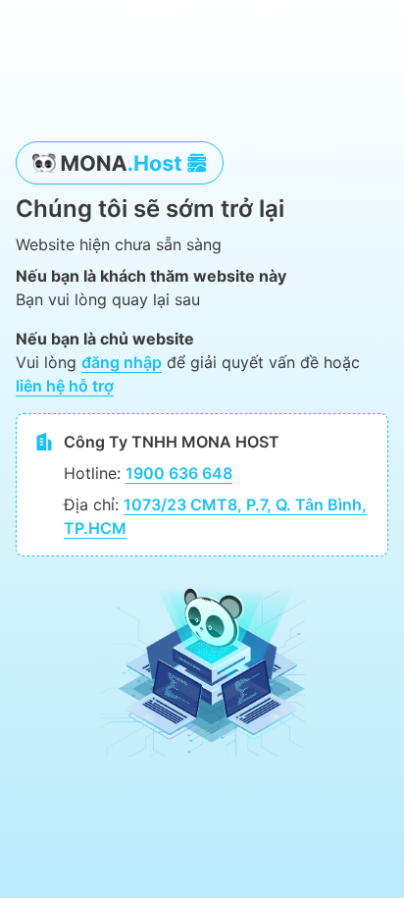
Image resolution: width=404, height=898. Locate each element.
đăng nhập (121, 362)
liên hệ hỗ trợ (65, 386)
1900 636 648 (179, 473)
